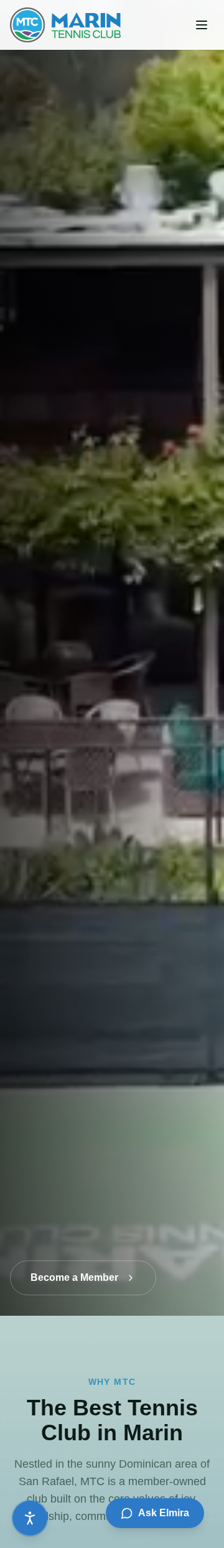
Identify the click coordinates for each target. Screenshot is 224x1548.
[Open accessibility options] (29, 1518)
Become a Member (74, 1273)
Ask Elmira (163, 1513)
